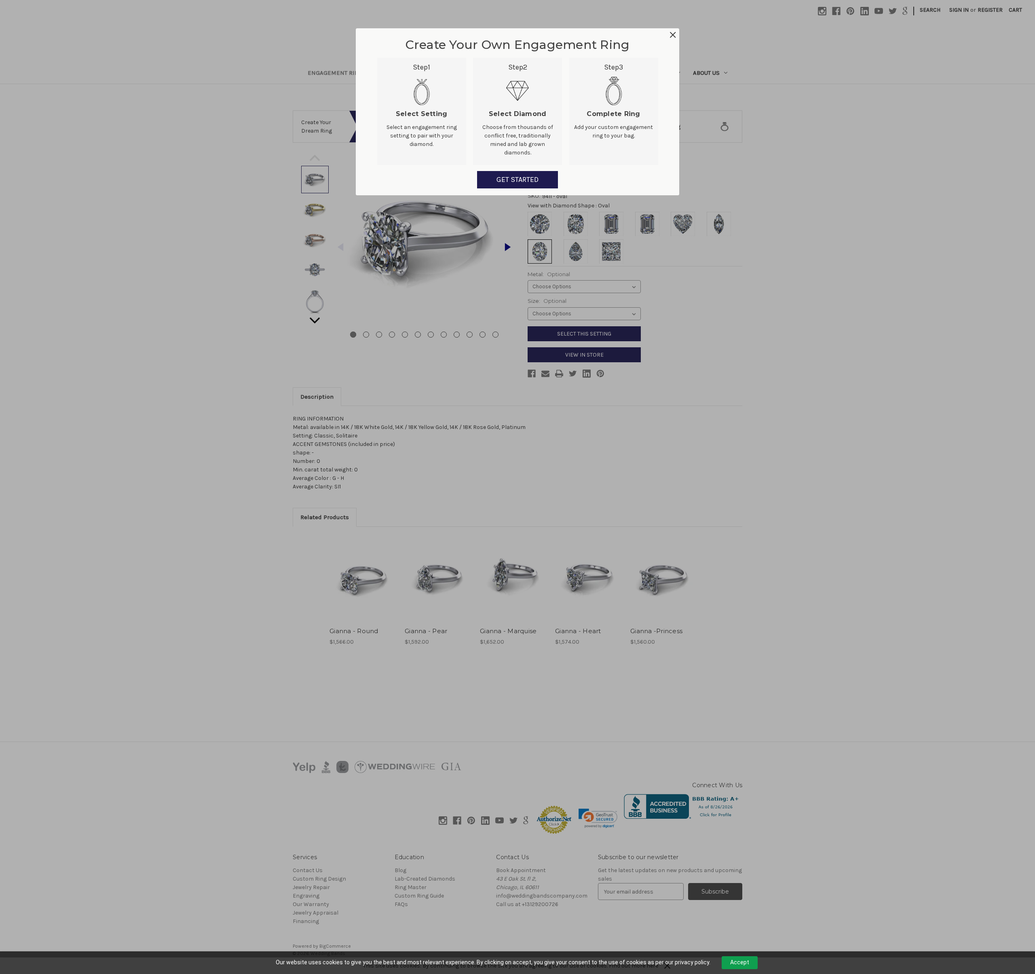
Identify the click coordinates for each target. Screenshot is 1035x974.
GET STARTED (517, 179)
